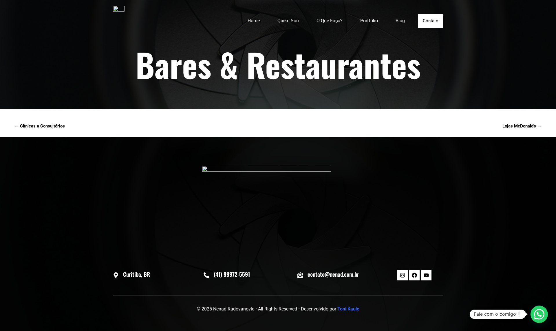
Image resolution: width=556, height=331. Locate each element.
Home (254, 20)
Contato (430, 20)
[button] (539, 314)
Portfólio (369, 20)
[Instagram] (402, 275)
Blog (400, 20)
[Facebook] (414, 275)
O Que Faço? (330, 20)
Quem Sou (288, 20)
